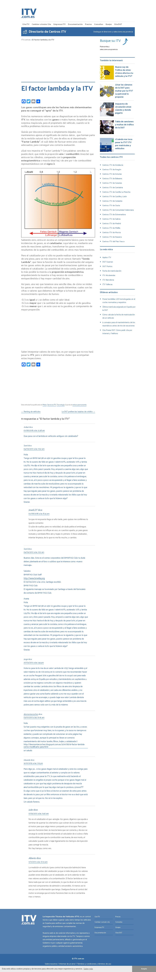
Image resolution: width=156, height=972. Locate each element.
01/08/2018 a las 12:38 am (34, 430)
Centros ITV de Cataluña (112, 201)
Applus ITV (106, 257)
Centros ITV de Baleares (112, 178)
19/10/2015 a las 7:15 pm (33, 763)
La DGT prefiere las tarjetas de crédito (78, 412)
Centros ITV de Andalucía (112, 165)
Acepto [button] (144, 968)
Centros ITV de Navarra (112, 237)
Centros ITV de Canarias (112, 183)
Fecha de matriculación (111, 271)
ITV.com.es (25, 40)
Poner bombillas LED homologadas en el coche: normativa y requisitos (118, 301)
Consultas (98, 24)
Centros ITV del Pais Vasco (113, 241)
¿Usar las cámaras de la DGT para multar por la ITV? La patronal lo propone (124, 91)
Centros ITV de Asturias (112, 174)
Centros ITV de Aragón (111, 169)
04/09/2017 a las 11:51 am (34, 552)
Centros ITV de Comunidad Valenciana (118, 210)
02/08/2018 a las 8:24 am (39, 514)
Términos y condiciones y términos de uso (94, 964)
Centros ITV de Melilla (111, 228)
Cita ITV (25, 24)
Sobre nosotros (51, 964)
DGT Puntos (107, 266)
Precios (88, 24)
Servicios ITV (51, 405)
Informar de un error (67, 964)
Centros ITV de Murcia (111, 232)
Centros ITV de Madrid (111, 223)
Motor (45, 405)
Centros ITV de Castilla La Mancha (116, 192)
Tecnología (61, 405)
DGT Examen (107, 262)
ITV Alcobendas (108, 275)
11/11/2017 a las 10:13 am (38, 862)
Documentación (75, 24)
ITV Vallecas (107, 284)
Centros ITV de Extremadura (114, 214)
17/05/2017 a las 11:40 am (39, 813)
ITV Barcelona (108, 280)
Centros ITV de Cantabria (112, 187)
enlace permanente (79, 405)
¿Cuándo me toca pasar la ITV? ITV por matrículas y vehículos (123, 144)
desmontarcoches (31, 714)
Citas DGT (118, 932)
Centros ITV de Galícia (111, 219)
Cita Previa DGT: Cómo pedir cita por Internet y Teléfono (117, 332)
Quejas (109, 24)
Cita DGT (118, 24)
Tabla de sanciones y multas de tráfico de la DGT (124, 125)
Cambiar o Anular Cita (41, 24)
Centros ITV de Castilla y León (114, 196)
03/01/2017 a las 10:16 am (34, 717)
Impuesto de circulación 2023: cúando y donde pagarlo (123, 108)
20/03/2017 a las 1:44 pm (34, 662)
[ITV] (29, 14)
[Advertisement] (58, 60)
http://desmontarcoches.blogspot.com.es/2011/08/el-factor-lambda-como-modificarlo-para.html (54, 745)
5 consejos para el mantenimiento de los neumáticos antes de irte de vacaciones (118, 324)
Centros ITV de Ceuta (111, 205)
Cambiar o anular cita (102, 922)
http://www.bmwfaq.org (34, 578)
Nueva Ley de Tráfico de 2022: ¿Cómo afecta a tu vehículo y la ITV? (124, 71)
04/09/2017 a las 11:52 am (34, 449)
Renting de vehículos (30, 412)
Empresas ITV (60, 24)
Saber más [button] (88, 969)
